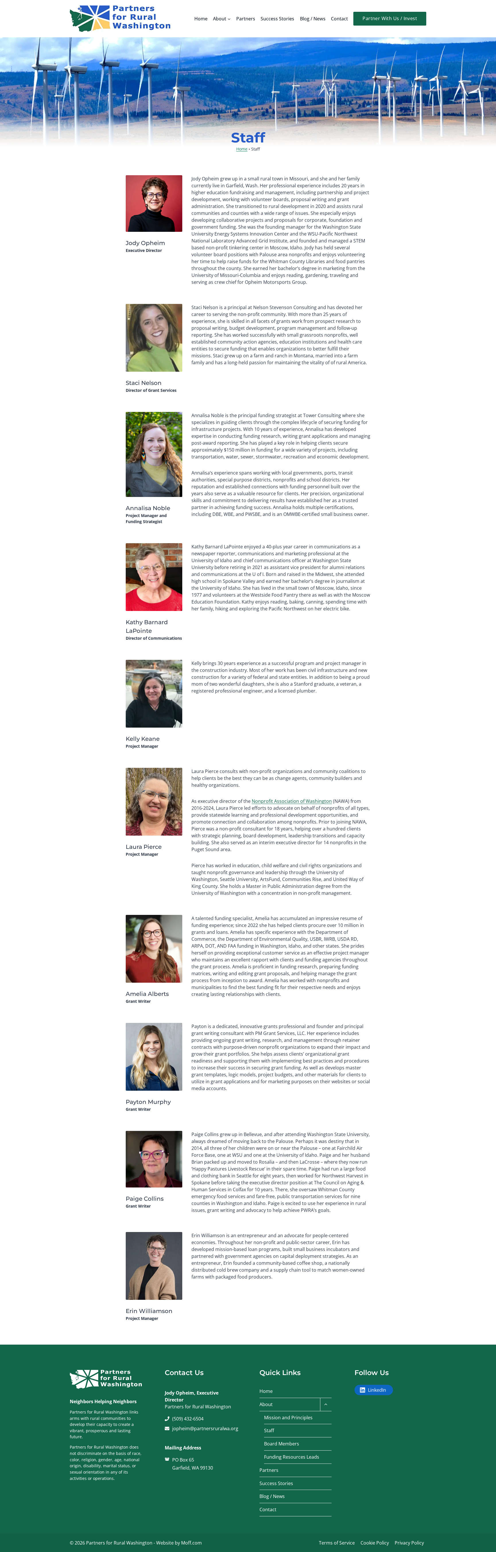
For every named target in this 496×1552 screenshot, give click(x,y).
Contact (339, 19)
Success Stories (277, 19)
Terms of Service (337, 1543)
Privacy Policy (409, 1543)
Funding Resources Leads (291, 1457)
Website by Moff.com (179, 1543)
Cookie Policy (375, 1543)
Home (201, 19)
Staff (269, 1430)
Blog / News (313, 19)
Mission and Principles (288, 1417)
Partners (245, 19)
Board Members (281, 1444)
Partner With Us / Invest (390, 18)
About (266, 1404)
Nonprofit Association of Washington (292, 801)
